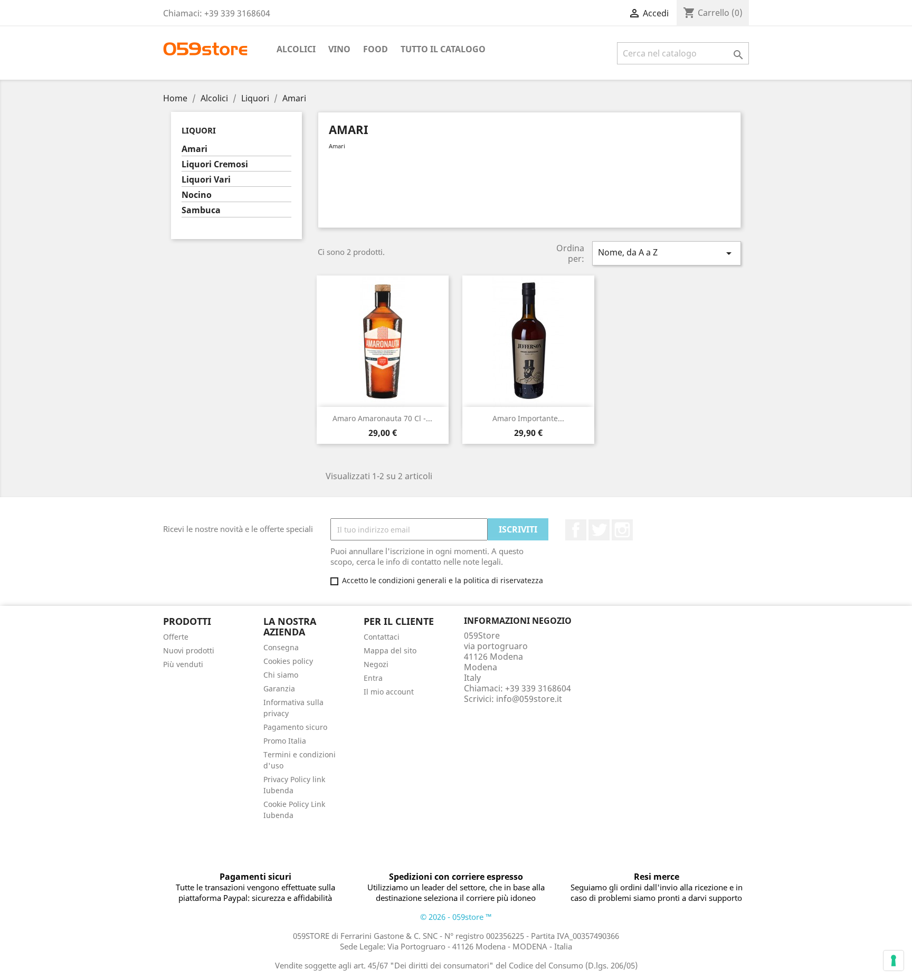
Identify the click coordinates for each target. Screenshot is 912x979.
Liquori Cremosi (215, 164)
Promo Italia (284, 741)
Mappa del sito (390, 650)
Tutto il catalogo (443, 49)
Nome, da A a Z (666, 253)
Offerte (175, 637)
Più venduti (183, 664)
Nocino (197, 195)
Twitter (599, 529)
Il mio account (389, 692)
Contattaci (382, 637)
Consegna (281, 647)
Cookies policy (288, 661)
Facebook (575, 529)
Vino (339, 49)
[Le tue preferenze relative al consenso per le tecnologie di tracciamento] (894, 961)
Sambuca (201, 210)
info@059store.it (529, 699)
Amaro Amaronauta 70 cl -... (382, 418)
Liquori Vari (206, 179)
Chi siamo (280, 675)
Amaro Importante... (528, 418)
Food (375, 49)
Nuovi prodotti (188, 650)
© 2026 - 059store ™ (456, 916)
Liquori (199, 130)
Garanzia (279, 688)
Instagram (622, 529)
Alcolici (296, 49)
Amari (194, 149)
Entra (373, 678)
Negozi (376, 664)
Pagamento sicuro (295, 727)
